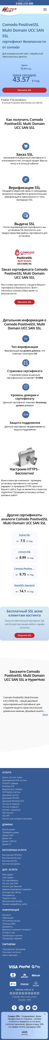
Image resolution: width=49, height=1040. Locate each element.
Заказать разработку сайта (14, 904)
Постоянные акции (11, 920)
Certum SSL (24, 551)
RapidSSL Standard (24, 585)
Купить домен (8, 829)
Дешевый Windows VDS (13, 801)
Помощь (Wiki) (8, 923)
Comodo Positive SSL (24, 568)
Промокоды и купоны (12, 935)
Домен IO (6, 844)
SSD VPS (6, 815)
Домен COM (7, 835)
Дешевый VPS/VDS (10, 798)
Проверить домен (10, 832)
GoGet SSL (24, 535)
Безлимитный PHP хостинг (14, 780)
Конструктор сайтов (11, 892)
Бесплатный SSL (9, 860)
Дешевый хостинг (10, 795)
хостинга (30, 1026)
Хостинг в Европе (10, 806)
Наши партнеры (10, 955)
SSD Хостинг (8, 812)
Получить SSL (24, 635)
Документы (7, 926)
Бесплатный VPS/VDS (12, 855)
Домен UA (7, 838)
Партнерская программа (13, 949)
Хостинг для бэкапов (12, 886)
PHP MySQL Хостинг (11, 792)
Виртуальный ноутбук (12, 901)
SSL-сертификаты (10, 880)
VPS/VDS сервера (10, 783)
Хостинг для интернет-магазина (17, 818)
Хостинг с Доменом (11, 809)
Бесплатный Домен (11, 863)
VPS (39, 1026)
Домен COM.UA (9, 841)
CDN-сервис (7, 877)
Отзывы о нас (8, 932)
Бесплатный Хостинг (11, 857)
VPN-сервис (7, 874)
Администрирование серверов (16, 889)
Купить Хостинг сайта (12, 777)
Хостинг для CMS (10, 883)
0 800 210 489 (24, 3)
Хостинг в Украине (11, 803)
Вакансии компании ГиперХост (16, 929)
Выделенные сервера (12, 789)
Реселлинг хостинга (11, 952)
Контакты (6, 914)
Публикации (8, 917)
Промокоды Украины (12, 938)
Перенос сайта (9, 898)
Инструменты (8, 895)
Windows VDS (8, 786)
